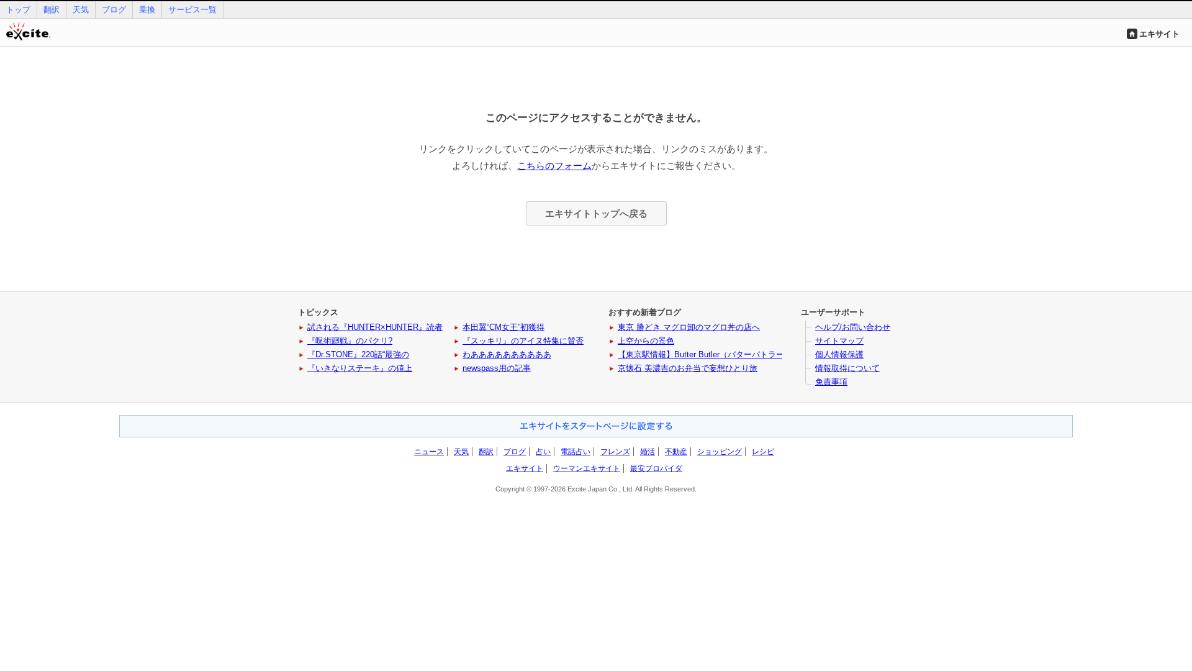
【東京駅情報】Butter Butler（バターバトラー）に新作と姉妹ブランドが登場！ (761, 354)
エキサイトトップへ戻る (596, 213)
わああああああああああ (507, 354)
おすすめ (596, 426)
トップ (18, 9)
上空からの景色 (646, 340)
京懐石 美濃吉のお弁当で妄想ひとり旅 (687, 368)
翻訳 (51, 9)
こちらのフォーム (554, 165)
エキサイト (1159, 34)
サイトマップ (839, 340)
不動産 (676, 451)
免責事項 (831, 381)
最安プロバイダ (656, 468)
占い (543, 451)
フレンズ (615, 451)
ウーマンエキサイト (586, 468)
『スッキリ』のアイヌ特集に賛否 (523, 340)
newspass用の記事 (497, 368)
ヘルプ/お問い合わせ (852, 327)
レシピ (763, 451)
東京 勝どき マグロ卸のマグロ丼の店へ (689, 327)
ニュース (429, 451)
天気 (81, 9)
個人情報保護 (839, 354)
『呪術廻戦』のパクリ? (349, 340)
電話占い (575, 451)
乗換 (147, 9)
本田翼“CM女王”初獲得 (503, 327)
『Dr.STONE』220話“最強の (358, 354)
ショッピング (719, 451)
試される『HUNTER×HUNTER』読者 (375, 327)
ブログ (114, 9)
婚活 (647, 451)
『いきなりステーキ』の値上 (359, 368)
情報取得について (847, 368)
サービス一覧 (192, 9)
